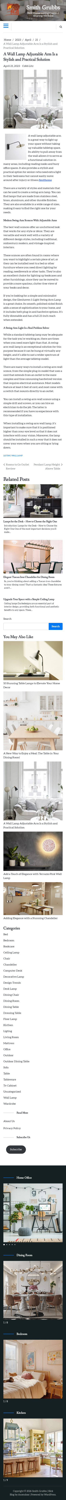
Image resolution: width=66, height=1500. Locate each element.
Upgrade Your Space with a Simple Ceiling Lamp (28, 599)
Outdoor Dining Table (16, 1061)
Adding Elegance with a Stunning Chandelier (30, 918)
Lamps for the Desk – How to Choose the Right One (30, 521)
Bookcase (8, 946)
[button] (4, 1244)
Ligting (7, 456)
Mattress (8, 1043)
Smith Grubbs (43, 7)
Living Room (11, 1037)
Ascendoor (23, 1495)
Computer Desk (12, 970)
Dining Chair (11, 995)
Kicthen (8, 1025)
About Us (9, 1121)
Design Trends (12, 982)
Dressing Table (12, 1013)
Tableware (9, 1079)
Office (6, 1049)
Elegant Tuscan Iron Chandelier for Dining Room (28, 577)
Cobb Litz (27, 66)
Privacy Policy (12, 1128)
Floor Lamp (10, 1019)
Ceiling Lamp (11, 952)
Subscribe (16, 1149)
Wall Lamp (17, 456)
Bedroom (8, 940)
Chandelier (10, 964)
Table (6, 1073)
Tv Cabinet (10, 1085)
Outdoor (8, 1055)
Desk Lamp (10, 989)
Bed (5, 934)
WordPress (50, 1495)
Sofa (5, 1067)
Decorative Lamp (13, 976)
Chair (6, 958)
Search (7, 619)
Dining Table (11, 1007)
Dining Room (11, 1001)
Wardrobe (9, 1103)
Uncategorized (12, 1091)
